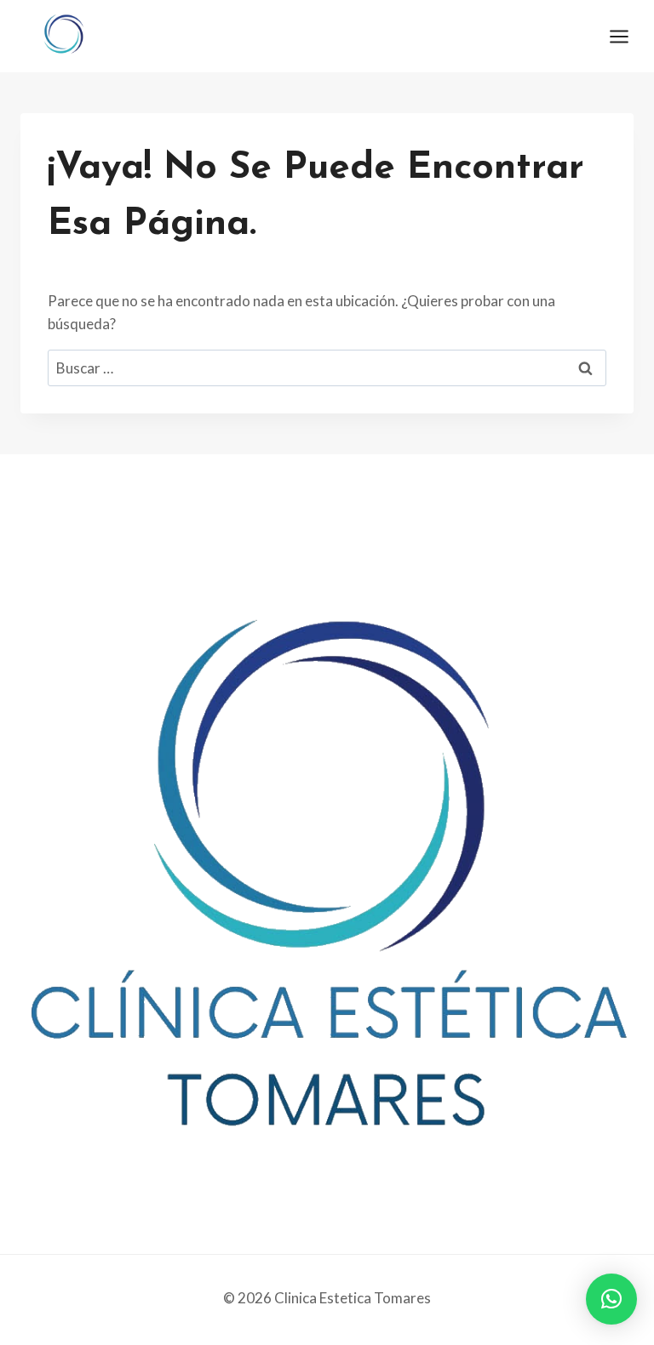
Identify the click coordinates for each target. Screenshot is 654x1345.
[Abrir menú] (627, 36)
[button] (611, 1299)
